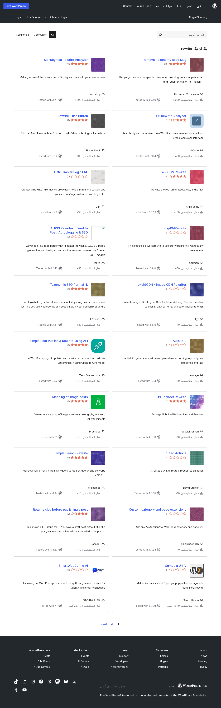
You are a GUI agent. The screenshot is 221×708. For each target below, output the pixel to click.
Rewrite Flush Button (72, 116)
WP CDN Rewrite (173, 172)
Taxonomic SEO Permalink (69, 284)
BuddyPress (41, 666)
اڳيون (104, 623)
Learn (125, 650)
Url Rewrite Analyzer (171, 116)
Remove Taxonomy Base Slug (164, 60)
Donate (83, 661)
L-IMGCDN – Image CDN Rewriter (162, 284)
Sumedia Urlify (175, 565)
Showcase (162, 650)
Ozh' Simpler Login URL (71, 172)
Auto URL (179, 341)
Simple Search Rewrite (71, 453)
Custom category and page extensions (157, 509)
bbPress (43, 661)
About (203, 650)
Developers (121, 661)
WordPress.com (39, 650)
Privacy (203, 666)
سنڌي (171, 686)
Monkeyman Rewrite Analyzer (66, 60)
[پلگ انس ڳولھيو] (160, 34)
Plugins (164, 661)
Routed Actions (175, 453)
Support (123, 655)
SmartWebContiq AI (73, 565)
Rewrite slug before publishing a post (60, 509)
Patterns (163, 666)
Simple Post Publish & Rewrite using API (59, 341)
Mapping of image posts (70, 397)
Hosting (202, 661)
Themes (163, 655)
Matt (46, 655)
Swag (84, 666)
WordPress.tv (119, 666)
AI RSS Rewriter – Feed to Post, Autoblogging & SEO (69, 230)
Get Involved (81, 650)
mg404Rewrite (175, 228)
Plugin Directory (198, 17)
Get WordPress (16, 5)
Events (85, 655)
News (204, 655)
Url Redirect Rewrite (171, 397)
